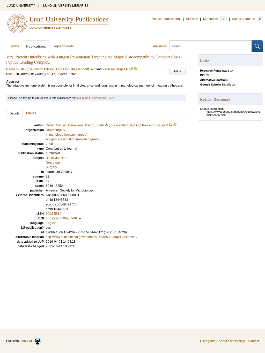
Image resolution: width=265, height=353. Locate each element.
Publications (36, 46)
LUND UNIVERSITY (21, 5)
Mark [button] (177, 71)
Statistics (192, 19)
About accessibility (232, 341)
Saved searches (246, 19)
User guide (208, 341)
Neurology (53, 162)
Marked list (213, 19)
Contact (253, 341)
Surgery (51, 167)
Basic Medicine (56, 158)
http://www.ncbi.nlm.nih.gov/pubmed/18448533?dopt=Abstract (89, 237)
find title (215, 84)
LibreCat (26, 341)
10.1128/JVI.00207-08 (61, 218)
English (51, 223)
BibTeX (31, 113)
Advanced (160, 46)
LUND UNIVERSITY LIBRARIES (66, 5)
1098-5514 (53, 214)
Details (14, 113)
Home (14, 46)
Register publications (166, 19)
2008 (10, 74)
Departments (63, 46)
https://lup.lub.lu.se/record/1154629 (93, 97)
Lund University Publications (69, 18)
